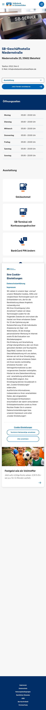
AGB (23, 698)
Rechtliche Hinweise (23, 695)
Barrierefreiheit (23, 702)
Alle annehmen (22, 439)
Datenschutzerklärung (16, 283)
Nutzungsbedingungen (23, 692)
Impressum (23, 685)
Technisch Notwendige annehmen (23, 432)
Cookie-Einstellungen (23, 427)
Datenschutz (23, 688)
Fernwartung (23, 705)
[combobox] (23, 80)
